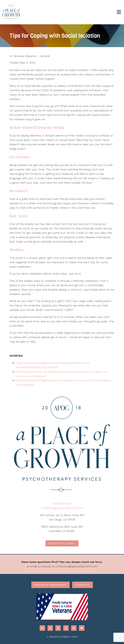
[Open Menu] (119, 12)
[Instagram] (66, 628)
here (98, 561)
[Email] (42, 628)
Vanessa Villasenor (25, 56)
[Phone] (50, 628)
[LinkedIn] (74, 628)
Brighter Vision (70, 636)
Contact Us (82, 584)
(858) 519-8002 (62, 503)
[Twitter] (81, 628)
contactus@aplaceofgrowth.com (62, 508)
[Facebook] (58, 628)
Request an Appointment (50, 584)
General (45, 56)
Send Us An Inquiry (62, 543)
